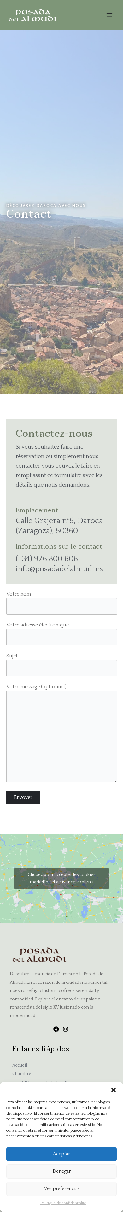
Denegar (62, 1171)
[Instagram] (65, 1029)
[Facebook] (56, 1029)
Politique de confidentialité (63, 1203)
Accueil (19, 1065)
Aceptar (61, 1154)
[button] (113, 1090)
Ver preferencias (61, 1188)
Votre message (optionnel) (36, 687)
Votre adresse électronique (37, 625)
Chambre (21, 1073)
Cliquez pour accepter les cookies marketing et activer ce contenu (61, 878)
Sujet (12, 656)
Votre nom (18, 594)
